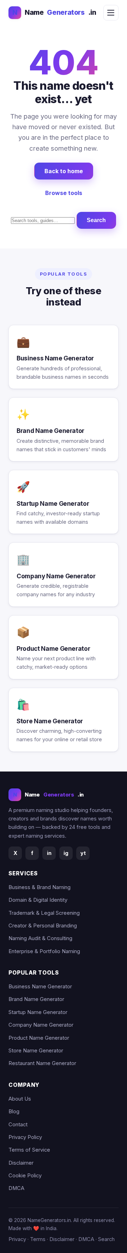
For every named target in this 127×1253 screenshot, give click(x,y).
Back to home (63, 171)
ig (66, 853)
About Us (19, 1099)
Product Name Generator (38, 1038)
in (49, 853)
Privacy (17, 1239)
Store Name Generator (35, 1050)
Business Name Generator (40, 986)
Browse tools (63, 192)
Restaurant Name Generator (42, 1063)
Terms (38, 1239)
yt (83, 853)
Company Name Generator (40, 1025)
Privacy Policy (25, 1137)
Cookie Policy (25, 1175)
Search (96, 220)
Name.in (54, 12)
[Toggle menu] (111, 12)
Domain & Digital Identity (37, 900)
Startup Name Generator (37, 1012)
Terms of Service (29, 1150)
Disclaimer (21, 1163)
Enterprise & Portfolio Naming (44, 951)
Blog (13, 1111)
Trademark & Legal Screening (44, 913)
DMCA (16, 1188)
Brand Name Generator (36, 999)
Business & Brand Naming (39, 887)
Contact (18, 1124)
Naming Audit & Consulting (40, 938)
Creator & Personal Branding (42, 926)
